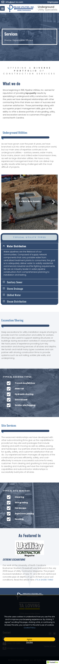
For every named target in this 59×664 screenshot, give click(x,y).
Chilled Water (14, 295)
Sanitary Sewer (14, 282)
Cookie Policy (29, 628)
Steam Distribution (16, 301)
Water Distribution (16, 246)
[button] (2, 8)
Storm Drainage (15, 288)
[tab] (29, 246)
